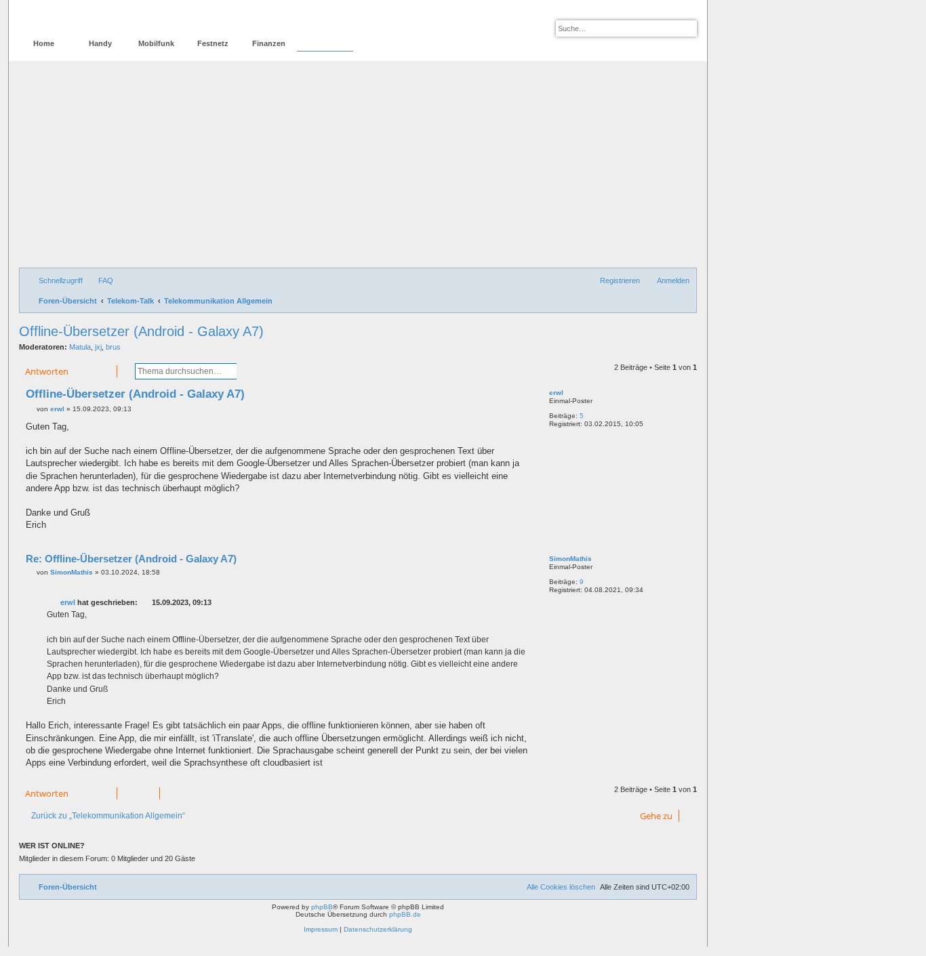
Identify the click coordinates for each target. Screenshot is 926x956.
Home (43, 43)
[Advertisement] (358, 166)
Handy (100, 43)
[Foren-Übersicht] (77, 17)
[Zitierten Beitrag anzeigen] (146, 602)
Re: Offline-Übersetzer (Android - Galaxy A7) (131, 558)
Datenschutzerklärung (378, 929)
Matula (80, 347)
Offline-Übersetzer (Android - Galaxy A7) (141, 331)
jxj (98, 347)
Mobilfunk (156, 43)
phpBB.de (405, 914)
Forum (325, 43)
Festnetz (212, 43)
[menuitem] (99, 280)
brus (113, 347)
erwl (556, 392)
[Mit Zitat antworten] (520, 397)
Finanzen (268, 43)
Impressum (321, 929)
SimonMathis (570, 558)
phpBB (322, 907)
